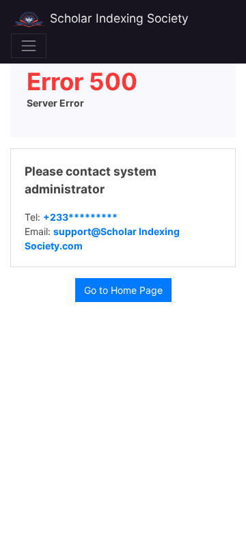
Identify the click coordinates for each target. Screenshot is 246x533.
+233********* (80, 217)
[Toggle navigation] (28, 45)
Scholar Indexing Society (117, 18)
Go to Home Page (123, 290)
